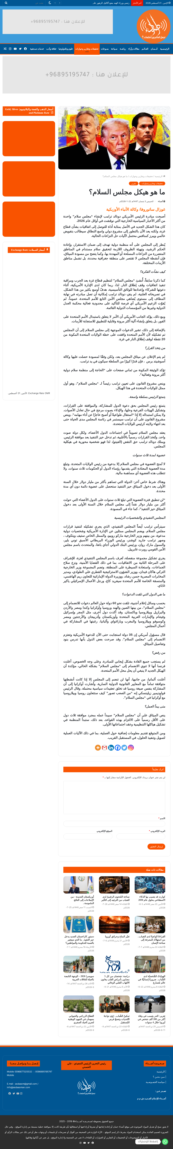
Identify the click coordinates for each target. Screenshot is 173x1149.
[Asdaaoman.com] (86, 74)
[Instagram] (131, 748)
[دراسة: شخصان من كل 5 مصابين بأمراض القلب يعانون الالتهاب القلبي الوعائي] (114, 964)
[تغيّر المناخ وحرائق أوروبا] (114, 924)
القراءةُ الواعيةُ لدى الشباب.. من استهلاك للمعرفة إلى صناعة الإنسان (151, 939)
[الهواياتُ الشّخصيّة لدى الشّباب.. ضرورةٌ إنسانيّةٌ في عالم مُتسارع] (150, 964)
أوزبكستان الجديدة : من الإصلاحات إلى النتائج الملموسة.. (82, 900)
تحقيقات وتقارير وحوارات (86, 49)
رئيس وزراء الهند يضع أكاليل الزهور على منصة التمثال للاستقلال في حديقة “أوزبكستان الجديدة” (85, 3)
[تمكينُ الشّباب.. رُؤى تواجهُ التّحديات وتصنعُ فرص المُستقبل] (114, 1004)
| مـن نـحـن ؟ (159, 1076)
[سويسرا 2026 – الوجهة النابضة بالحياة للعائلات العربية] (78, 964)
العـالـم (145, 49)
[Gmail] (104, 748)
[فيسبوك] (9, 1094)
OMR (47, 393)
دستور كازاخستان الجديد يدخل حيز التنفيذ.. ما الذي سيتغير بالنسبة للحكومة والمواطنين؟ (79, 939)
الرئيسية (159, 176)
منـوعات (105, 49)
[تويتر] (13, 1094)
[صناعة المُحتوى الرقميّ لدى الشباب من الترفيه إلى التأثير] (114, 884)
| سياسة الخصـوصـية (156, 1082)
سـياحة (114, 49)
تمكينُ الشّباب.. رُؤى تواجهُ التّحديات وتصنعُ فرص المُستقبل (117, 1019)
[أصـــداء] (153, 26)
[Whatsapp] (165, 1142)
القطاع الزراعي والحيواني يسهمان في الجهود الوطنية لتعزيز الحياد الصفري (81, 1019)
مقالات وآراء (133, 49)
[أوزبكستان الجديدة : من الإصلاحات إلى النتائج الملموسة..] (78, 884)
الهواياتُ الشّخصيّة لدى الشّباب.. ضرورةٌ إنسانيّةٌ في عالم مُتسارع (151, 979)
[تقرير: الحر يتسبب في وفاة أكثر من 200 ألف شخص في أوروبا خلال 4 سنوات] (150, 1004)
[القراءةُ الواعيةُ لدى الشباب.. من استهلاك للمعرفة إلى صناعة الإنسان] (150, 924)
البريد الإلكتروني (157, 831)
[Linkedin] (111, 748)
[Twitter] (124, 748)
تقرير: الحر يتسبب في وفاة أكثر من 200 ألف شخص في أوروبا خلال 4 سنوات (151, 1019)
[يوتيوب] (17, 1094)
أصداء (160, 201)
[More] (98, 748)
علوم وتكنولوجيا (66, 49)
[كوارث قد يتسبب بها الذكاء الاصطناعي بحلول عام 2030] (150, 884)
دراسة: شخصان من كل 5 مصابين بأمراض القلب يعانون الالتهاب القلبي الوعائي (115, 979)
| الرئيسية (161, 1071)
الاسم (161, 818)
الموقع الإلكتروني (104, 831)
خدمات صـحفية (37, 49)
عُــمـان (154, 49)
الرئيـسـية (164, 49)
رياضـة (123, 49)
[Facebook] (118, 748)
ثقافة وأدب (51, 49)
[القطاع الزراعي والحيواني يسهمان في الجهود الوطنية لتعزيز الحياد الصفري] (78, 1004)
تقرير (133, 183)
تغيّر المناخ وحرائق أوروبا (117, 936)
